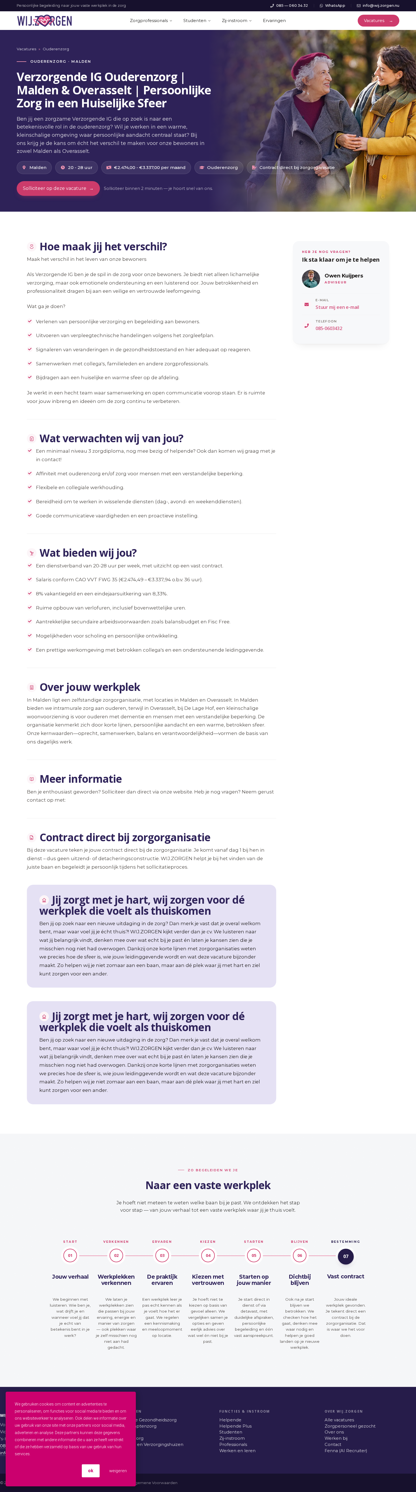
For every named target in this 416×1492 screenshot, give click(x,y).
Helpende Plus (235, 1426)
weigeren (117, 1470)
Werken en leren (237, 1450)
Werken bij (336, 1438)
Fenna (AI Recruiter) (346, 1450)
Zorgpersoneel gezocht (350, 1426)
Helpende (230, 1419)
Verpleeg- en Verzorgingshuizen (148, 1444)
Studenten (230, 1432)
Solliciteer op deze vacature (58, 188)
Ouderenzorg (56, 49)
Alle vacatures (339, 1419)
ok (90, 1470)
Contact (333, 1444)
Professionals (233, 1444)
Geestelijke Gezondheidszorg (145, 1419)
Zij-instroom (232, 1438)
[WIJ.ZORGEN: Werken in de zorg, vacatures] (44, 20)
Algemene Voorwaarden (154, 1482)
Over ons (334, 1432)
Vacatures (26, 49)
